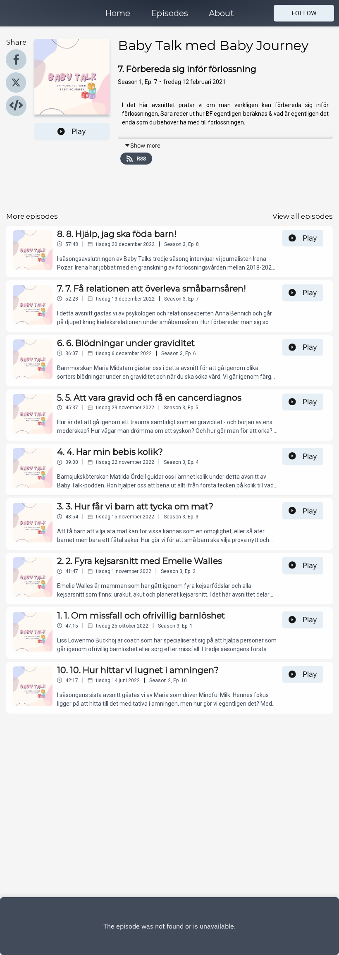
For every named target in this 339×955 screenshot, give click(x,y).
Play (79, 131)
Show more (145, 145)
